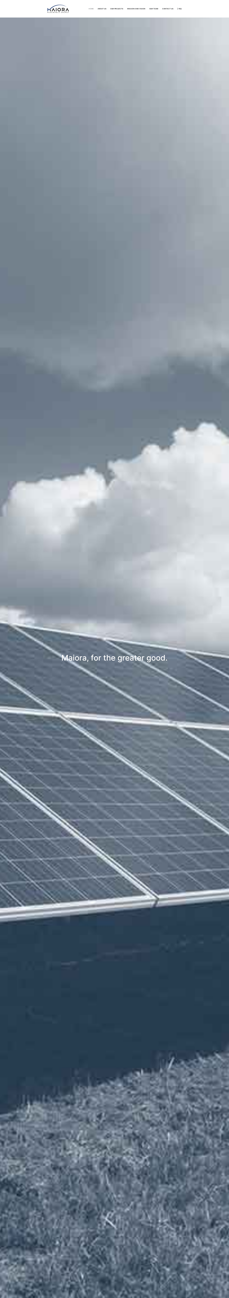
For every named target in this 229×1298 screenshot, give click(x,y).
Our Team (153, 9)
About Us (102, 9)
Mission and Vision (136, 9)
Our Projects (116, 9)
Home (91, 9)
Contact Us (168, 9)
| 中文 (179, 9)
